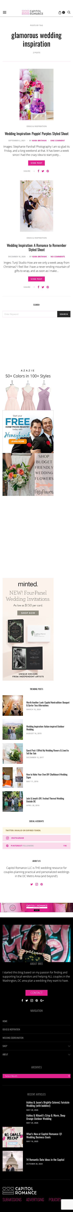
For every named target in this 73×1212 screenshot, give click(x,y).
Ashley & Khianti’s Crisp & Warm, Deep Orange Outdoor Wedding (45, 1117)
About (5, 1054)
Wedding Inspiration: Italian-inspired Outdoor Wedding (45, 728)
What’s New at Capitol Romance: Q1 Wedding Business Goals (44, 1135)
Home (5, 1021)
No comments (58, 256)
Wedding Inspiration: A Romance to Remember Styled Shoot (36, 247)
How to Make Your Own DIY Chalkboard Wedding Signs (46, 776)
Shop (5, 1046)
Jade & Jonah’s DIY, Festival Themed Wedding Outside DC (45, 800)
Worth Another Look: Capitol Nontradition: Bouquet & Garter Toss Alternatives (47, 704)
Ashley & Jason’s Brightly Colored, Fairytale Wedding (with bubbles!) (47, 1104)
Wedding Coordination (13, 1037)
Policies (55, 1199)
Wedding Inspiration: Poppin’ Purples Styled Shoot (36, 133)
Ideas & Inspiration (36, 126)
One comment (57, 140)
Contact (36, 993)
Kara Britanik (39, 140)
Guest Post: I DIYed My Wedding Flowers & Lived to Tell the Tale (47, 752)
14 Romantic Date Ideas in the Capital (45, 1159)
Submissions (12, 1199)
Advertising (35, 1199)
